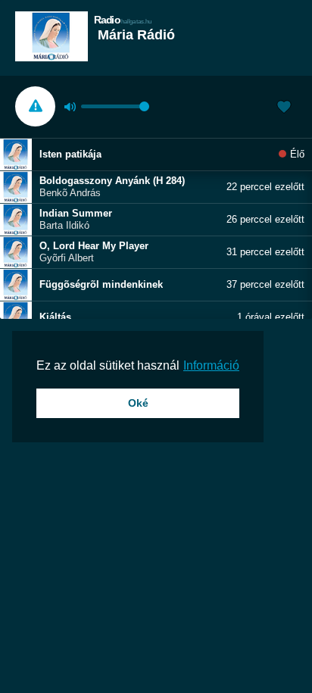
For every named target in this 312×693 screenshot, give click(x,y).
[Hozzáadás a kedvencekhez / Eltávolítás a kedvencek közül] (284, 108)
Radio (123, 19)
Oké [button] (138, 403)
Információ (211, 365)
